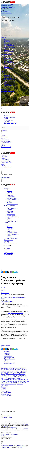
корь (9, 375)
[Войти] (1, 107)
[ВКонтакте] (4, 93)
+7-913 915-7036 (6, 426)
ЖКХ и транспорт (9, 45)
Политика (6, 40)
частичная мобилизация (11, 384)
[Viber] (4, 98)
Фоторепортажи (5, 88)
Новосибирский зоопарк (14, 378)
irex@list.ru (26, 428)
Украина (13, 382)
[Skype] (15, 272)
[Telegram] (4, 95)
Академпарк (18, 368)
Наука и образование (9, 47)
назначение (4, 376)
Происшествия (8, 44)
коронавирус (4, 375)
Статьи (3, 71)
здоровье (10, 374)
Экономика (7, 41)
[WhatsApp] (13, 272)
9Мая (2, 368)
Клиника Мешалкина (19, 374)
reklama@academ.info (6, 13)
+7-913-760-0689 (25, 424)
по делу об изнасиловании (15, 313)
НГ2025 (14, 376)
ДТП (6, 374)
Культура (6, 50)
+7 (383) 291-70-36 (8, 4)
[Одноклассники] (4, 272)
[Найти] (2, 442)
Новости (3, 37)
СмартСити (14, 381)
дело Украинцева (21, 371)
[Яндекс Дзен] (4, 102)
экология (20, 384)
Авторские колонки (6, 54)
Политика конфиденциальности (9, 434)
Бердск (7, 369)
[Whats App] (4, 101)
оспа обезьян (15, 379)
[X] (8, 272)
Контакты (3, 89)
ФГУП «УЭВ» (20, 382)
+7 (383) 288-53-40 (8, 7)
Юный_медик (4, 385)
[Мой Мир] (6, 272)
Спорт (5, 48)
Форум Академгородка (7, 91)
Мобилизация (22, 375)
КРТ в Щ (15, 375)
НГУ (18, 376)
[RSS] (1, 273)
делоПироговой (5, 372)
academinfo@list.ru (14, 427)
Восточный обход (22, 369)
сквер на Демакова (6, 381)
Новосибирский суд (6, 379)
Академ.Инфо (5, 303)
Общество (6, 42)
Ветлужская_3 (13, 369)
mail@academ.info (5, 11)
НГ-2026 (9, 376)
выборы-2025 (4, 371)
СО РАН (20, 381)
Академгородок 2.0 (9, 368)
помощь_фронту (23, 379)
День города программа (16, 372)
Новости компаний (9, 51)
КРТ (12, 375)
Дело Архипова (12, 371)
